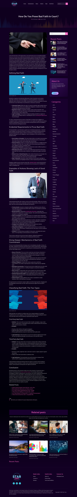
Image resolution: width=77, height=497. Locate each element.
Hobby (54, 203)
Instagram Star (56, 215)
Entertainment (31, 3)
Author (54, 114)
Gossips (54, 191)
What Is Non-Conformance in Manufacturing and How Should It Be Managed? (62, 42)
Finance (54, 170)
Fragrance (55, 179)
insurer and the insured (25, 372)
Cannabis (54, 136)
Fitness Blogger (56, 174)
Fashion (41, 3)
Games (54, 187)
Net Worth (51, 3)
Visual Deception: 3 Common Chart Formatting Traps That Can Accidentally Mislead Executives (62, 65)
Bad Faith (13, 399)
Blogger (54, 126)
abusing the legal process (41, 115)
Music (37, 3)
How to (54, 211)
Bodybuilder (55, 129)
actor (54, 105)
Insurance (55, 218)
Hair (53, 194)
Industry (54, 213)
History (54, 201)
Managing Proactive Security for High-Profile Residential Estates (61, 59)
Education (55, 158)
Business (54, 131)
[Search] (67, 4)
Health (54, 199)
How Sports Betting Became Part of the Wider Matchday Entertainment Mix (62, 49)
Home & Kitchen (56, 206)
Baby (54, 117)
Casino (54, 141)
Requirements (29, 399)
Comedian (55, 146)
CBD (53, 143)
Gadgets (54, 182)
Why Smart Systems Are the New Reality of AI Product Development (61, 71)
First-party (24, 399)
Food (54, 177)
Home (25, 3)
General (54, 189)
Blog (54, 124)
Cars (53, 138)
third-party (35, 399)
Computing (55, 148)
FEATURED (55, 167)
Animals (54, 109)
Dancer (54, 153)
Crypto (54, 150)
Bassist (54, 119)
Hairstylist (55, 196)
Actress (54, 107)
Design (54, 155)
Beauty (54, 121)
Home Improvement (57, 208)
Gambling (55, 184)
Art (53, 112)
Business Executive (56, 134)
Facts (54, 162)
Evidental (20, 399)
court (16, 399)
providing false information (31, 211)
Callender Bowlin (33, 162)
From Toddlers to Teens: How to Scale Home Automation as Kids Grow (62, 53)
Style (46, 3)
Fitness (54, 172)
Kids (53, 220)
